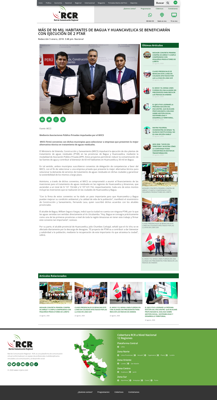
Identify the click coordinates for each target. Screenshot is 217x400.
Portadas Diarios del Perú (117, 3)
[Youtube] (23, 364)
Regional (78, 3)
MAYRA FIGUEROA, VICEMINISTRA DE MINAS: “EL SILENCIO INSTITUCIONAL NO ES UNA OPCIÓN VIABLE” (163, 131)
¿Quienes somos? (129, 9)
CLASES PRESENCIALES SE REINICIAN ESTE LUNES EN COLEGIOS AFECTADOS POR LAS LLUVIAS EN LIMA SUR (163, 74)
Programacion (146, 9)
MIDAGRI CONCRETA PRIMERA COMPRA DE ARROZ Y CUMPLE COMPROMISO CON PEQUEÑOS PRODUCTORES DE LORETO (164, 57)
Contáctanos (173, 9)
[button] (168, 3)
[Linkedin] (32, 364)
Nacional (68, 3)
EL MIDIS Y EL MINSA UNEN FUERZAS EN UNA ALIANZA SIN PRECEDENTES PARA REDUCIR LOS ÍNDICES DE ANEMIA (164, 91)
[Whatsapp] (27, 364)
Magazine (101, 3)
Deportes (133, 3)
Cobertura (159, 9)
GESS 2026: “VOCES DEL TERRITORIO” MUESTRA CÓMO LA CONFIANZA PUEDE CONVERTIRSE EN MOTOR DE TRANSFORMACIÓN (164, 148)
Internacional (90, 3)
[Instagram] (18, 364)
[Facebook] (9, 364)
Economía (58, 3)
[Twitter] (14, 364)
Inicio (41, 3)
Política (48, 3)
